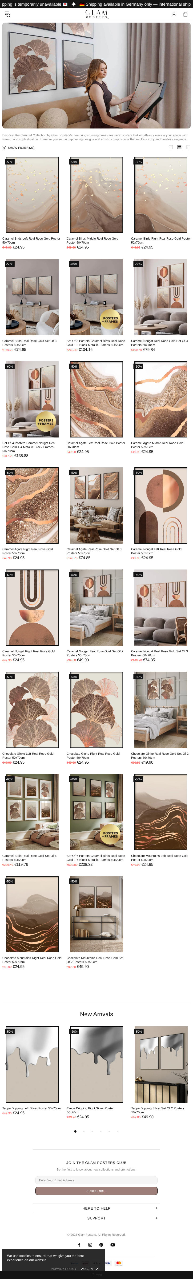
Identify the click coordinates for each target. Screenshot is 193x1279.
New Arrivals (96, 1014)
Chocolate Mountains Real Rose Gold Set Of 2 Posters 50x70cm (95, 960)
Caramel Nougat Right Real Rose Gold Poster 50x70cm (28, 653)
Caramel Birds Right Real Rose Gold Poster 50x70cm (161, 240)
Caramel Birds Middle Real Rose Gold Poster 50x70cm (92, 240)
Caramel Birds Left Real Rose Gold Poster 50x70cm (31, 240)
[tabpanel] (32, 1075)
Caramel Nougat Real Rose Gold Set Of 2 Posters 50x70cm (95, 653)
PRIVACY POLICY (63, 1269)
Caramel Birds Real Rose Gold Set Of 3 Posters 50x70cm (29, 343)
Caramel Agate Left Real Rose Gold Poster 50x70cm (96, 445)
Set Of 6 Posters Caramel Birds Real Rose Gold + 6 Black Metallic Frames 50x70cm (96, 858)
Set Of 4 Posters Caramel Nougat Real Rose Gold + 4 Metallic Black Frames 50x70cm (28, 447)
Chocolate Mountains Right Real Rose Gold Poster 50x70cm (31, 960)
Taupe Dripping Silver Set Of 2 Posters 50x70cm (157, 1110)
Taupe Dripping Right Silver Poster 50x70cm (90, 1110)
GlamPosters (96, 14)
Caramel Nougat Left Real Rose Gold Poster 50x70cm (156, 551)
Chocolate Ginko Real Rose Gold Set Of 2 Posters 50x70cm (160, 755)
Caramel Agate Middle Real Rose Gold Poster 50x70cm (157, 445)
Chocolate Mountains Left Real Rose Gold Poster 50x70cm (159, 858)
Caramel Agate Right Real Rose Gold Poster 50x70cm (27, 551)
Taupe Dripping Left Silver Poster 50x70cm (31, 1108)
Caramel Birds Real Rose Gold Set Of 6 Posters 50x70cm (29, 858)
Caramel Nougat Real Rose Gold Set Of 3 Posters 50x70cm (159, 653)
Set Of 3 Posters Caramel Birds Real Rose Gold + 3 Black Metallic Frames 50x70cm (96, 343)
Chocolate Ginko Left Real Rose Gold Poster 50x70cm (27, 755)
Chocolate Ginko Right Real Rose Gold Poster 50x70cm (93, 755)
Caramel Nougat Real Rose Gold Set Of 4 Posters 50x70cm (159, 343)
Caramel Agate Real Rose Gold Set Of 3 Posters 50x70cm (94, 551)
